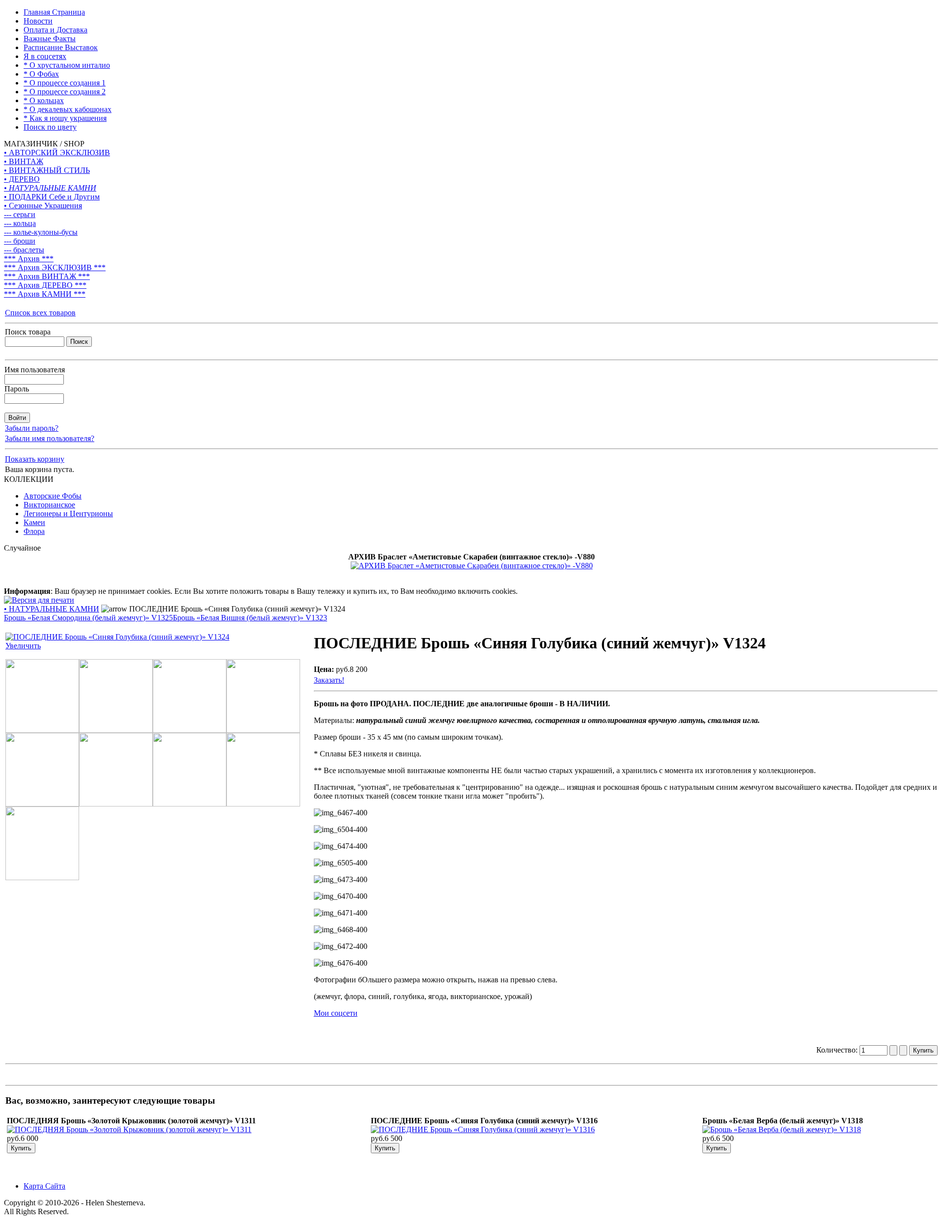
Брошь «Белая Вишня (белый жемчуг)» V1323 (250, 617)
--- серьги (19, 214)
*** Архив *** (29, 258)
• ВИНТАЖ (23, 161)
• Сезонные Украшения (43, 205)
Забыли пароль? (31, 428)
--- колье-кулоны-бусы (41, 232)
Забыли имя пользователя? (49, 438)
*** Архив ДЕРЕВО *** (45, 285)
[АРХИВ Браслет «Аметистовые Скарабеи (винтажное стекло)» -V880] (472, 565)
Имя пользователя (34, 369)
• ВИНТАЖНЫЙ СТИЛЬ (47, 170)
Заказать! (329, 680)
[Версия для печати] (39, 597)
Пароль (16, 389)
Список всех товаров (40, 312)
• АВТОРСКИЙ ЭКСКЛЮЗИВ (57, 152)
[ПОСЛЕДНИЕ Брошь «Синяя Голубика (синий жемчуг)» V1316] (483, 1129)
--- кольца (20, 223)
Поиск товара (28, 332)
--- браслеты (24, 250)
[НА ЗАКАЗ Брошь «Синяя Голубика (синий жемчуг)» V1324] (42, 730)
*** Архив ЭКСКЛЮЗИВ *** (55, 267)
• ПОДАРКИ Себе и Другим (52, 197)
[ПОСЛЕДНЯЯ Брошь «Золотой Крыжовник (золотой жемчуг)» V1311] (129, 1129)
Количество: (838, 1050)
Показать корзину (34, 459)
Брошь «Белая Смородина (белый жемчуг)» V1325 (88, 617)
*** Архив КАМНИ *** (44, 294)
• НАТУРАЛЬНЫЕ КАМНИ (50, 188)
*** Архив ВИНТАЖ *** (47, 276)
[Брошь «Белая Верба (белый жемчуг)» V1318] (781, 1129)
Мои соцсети (336, 1013)
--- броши (19, 241)
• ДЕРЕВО (22, 179)
